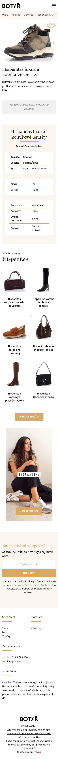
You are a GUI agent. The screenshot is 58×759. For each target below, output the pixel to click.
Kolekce (16, 14)
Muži (4, 632)
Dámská (28, 14)
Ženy (5, 628)
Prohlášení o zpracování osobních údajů (29, 733)
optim (35, 752)
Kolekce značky (29, 416)
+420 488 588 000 (17, 657)
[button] (52, 43)
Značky (6, 636)
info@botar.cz (15, 661)
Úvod (5, 14)
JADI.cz (33, 726)
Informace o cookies (29, 737)
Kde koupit (37, 628)
